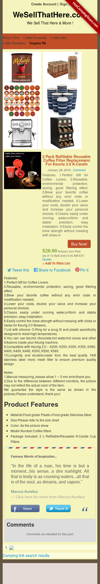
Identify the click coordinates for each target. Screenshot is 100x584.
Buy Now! (79, 244)
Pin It (84, 270)
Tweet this (20, 270)
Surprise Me (37, 43)
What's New (11, 38)
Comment (79, 170)
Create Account (43, 3)
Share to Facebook (54, 270)
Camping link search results (26, 555)
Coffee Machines (14, 43)
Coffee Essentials (35, 38)
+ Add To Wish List (56, 263)
